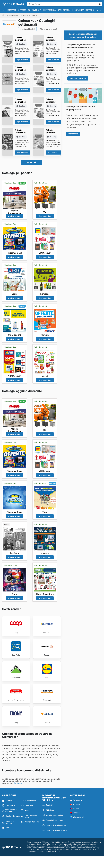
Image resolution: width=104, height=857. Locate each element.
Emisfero (18, 783)
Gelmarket (24, 15)
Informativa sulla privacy (56, 830)
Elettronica (49, 10)
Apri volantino (22, 60)
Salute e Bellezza (13, 816)
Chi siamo (50, 810)
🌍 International (77, 817)
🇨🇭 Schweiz (75, 804)
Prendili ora (73, 134)
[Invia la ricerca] (100, 4)
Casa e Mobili (64, 10)
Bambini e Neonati (10, 822)
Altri (7, 828)
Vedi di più (32, 162)
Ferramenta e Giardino (83, 10)
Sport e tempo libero (30, 816)
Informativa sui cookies (56, 825)
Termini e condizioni (54, 815)
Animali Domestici (32, 822)
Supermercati (34, 10)
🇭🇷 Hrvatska (75, 813)
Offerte (22, 10)
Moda (27, 810)
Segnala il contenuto (54, 820)
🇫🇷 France (74, 809)
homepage (11, 10)
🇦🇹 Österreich (76, 800)
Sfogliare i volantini (78, 78)
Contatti (49, 805)
